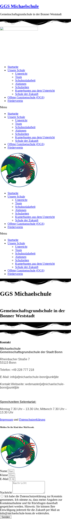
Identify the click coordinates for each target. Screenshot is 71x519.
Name (4, 471)
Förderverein (15, 100)
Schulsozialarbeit (25, 80)
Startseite (13, 66)
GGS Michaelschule (19, 6)
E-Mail (4, 479)
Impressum (6, 419)
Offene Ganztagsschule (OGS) (26, 97)
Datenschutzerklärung (32, 419)
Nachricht (6, 492)
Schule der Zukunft (26, 94)
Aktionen (20, 83)
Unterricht (21, 73)
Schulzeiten (22, 87)
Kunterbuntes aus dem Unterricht (35, 90)
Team (18, 77)
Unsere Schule (16, 70)
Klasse (4, 475)
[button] (35, 107)
